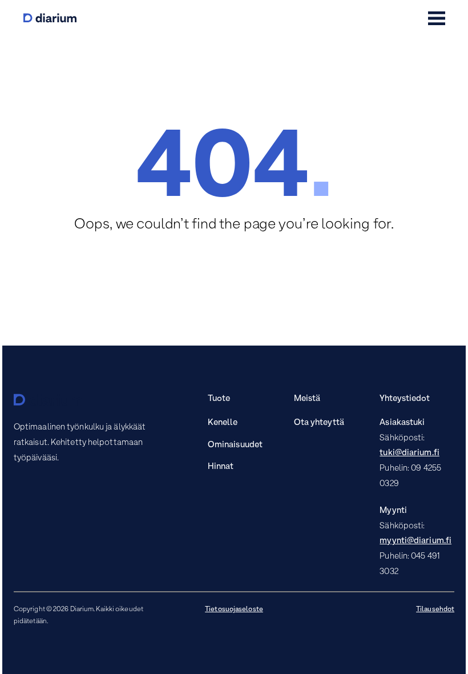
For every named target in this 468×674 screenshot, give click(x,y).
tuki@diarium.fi (409, 453)
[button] (436, 18)
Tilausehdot (435, 609)
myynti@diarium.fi (415, 541)
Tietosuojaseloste (234, 609)
